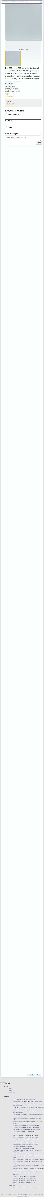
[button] (41, 2)
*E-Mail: (8, 121)
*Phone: (8, 127)
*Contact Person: (12, 114)
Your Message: (11, 134)
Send (39, 143)
